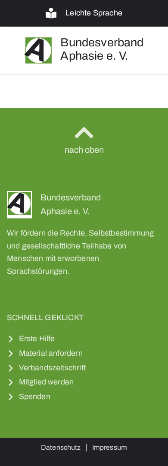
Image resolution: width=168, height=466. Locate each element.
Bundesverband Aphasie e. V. (101, 49)
